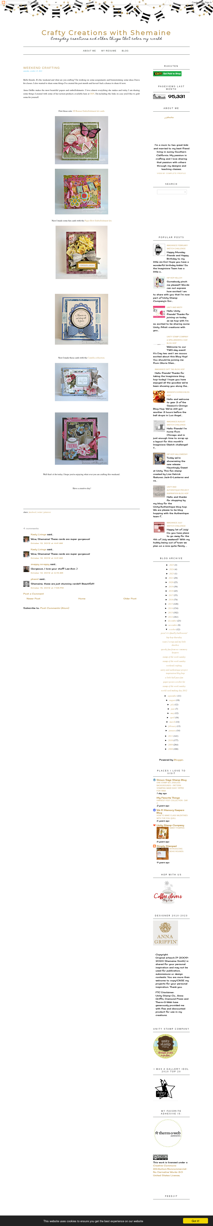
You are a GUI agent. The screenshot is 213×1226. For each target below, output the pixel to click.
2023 (172, 573)
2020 (171, 582)
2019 (171, 586)
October (172, 629)
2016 (171, 599)
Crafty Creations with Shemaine (106, 32)
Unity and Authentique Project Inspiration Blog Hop (178, 490)
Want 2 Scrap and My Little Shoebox (174, 643)
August (172, 700)
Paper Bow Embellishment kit (98, 220)
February (172, 726)
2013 (170, 612)
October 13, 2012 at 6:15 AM (47, 573)
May (173, 713)
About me (89, 51)
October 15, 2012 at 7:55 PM (47, 588)
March (173, 721)
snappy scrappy (40, 564)
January (172, 730)
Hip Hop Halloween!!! (177, 454)
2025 (172, 564)
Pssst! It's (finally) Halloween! (174, 632)
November (173, 624)
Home (81, 598)
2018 (171, 590)
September (172, 695)
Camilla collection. (96, 357)
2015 (170, 603)
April (172, 717)
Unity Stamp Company (170, 825)
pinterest (47, 512)
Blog (125, 51)
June (173, 708)
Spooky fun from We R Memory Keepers (174, 651)
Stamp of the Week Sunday (174, 656)
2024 (172, 569)
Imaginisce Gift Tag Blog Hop (170, 369)
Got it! (195, 1221)
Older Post (129, 598)
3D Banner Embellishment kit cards (89, 110)
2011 (170, 735)
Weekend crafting (174, 665)
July (173, 704)
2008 (170, 748)
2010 (170, 740)
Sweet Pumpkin (176, 828)
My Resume (108, 51)
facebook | (33, 512)
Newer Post (33, 598)
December (172, 620)
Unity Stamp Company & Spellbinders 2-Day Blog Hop (177, 340)
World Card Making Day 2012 (174, 690)
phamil (35, 579)
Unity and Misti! (174, 307)
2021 (171, 577)
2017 (171, 595)
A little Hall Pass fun (174, 677)
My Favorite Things (168, 797)
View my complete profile (171, 173)
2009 (170, 744)
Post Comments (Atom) (54, 608)
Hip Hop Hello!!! (174, 278)
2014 (170, 608)
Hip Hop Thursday (174, 637)
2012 (170, 616)
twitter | (40, 512)
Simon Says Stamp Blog (172, 780)
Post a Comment (33, 593)
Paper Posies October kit (174, 681)
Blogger (178, 759)
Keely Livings (38, 534)
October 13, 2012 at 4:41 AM (47, 543)
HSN (92, 93)
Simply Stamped (167, 846)
